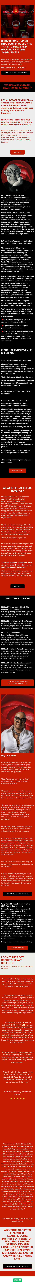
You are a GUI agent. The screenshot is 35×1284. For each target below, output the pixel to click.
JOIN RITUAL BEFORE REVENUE (16, 72)
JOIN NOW (17, 152)
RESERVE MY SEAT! (17, 948)
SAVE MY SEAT (17, 471)
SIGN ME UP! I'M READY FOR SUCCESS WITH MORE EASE (17, 683)
